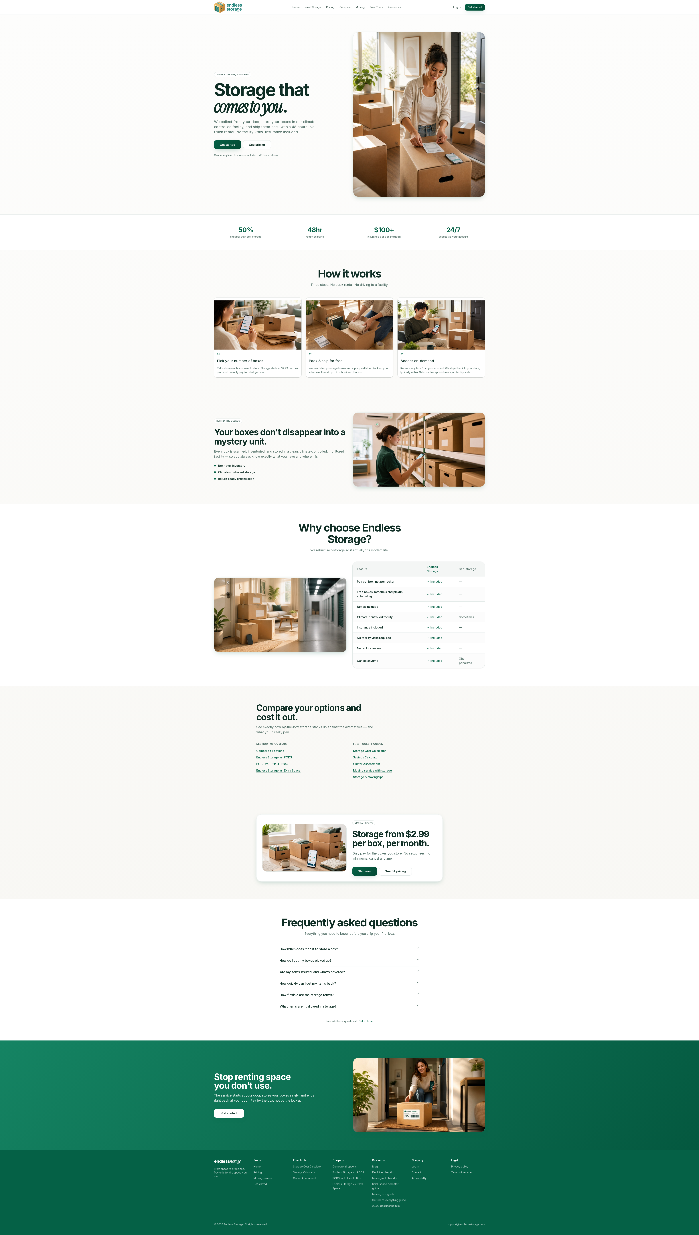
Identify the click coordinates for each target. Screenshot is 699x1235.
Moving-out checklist (384, 1178)
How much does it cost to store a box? (309, 949)
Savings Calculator (366, 757)
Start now (364, 871)
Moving (360, 7)
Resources (394, 7)
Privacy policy (459, 1166)
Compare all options (270, 751)
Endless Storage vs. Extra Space (278, 770)
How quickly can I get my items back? (308, 983)
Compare (345, 7)
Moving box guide (383, 1194)
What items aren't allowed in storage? (308, 1006)
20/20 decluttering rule (386, 1205)
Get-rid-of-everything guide (389, 1200)
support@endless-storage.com (466, 1224)
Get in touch (366, 1021)
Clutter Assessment (366, 764)
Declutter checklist (383, 1172)
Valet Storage (313, 7)
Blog (375, 1166)
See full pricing (395, 871)
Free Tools (376, 7)
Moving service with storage (372, 770)
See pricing (257, 144)
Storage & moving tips (368, 777)
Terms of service (461, 1172)
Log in (457, 7)
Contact (416, 1172)
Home (296, 7)
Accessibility (419, 1178)
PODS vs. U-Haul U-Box (272, 764)
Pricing (330, 7)
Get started (475, 7)
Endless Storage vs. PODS (274, 757)
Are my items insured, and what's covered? (312, 972)
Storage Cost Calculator (369, 751)
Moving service (263, 1178)
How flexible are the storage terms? (307, 995)
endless (227, 1161)
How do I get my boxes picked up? (305, 960)
